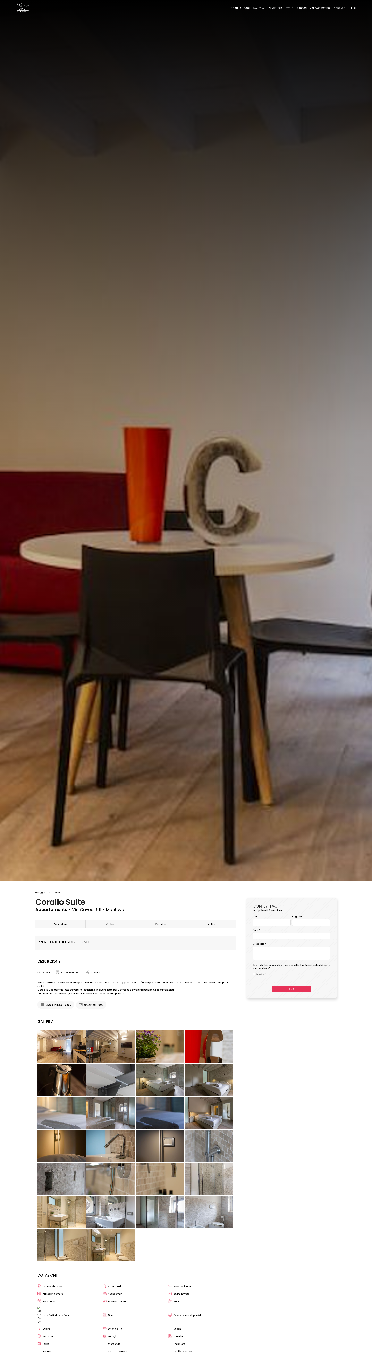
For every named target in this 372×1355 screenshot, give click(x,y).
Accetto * (261, 974)
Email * (256, 930)
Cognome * (298, 916)
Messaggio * (259, 943)
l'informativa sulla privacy (274, 965)
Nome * (257, 916)
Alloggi (39, 892)
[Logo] (23, 8)
